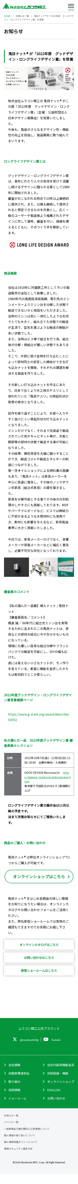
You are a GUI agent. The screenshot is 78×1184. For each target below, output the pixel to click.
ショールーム (17, 1098)
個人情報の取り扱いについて (19, 1135)
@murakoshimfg (29, 1039)
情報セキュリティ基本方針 (18, 1148)
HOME (7, 15)
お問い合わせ (56, 1098)
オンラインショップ (60, 1081)
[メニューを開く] (71, 7)
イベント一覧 (11, 1122)
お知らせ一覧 (22, 15)
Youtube (56, 1039)
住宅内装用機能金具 (60, 1065)
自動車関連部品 (18, 1073)
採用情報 (14, 1090)
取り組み (14, 1081)
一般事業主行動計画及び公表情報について (27, 1128)
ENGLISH (53, 1090)
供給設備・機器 (57, 1073)
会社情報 (14, 1065)
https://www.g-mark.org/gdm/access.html (47, 777)
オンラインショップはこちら (39, 876)
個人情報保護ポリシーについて (21, 1141)
